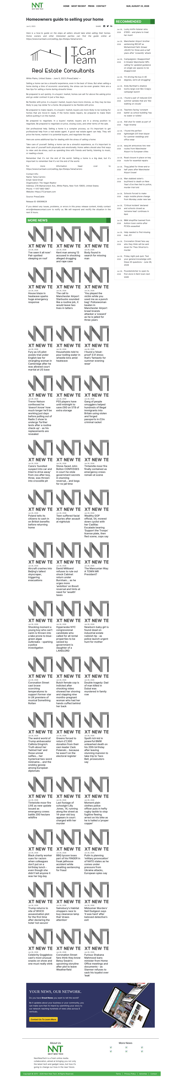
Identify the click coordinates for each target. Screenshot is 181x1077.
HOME (66, 6)
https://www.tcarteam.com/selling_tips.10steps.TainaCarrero (54, 169)
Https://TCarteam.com (45, 191)
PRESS (91, 6)
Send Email (37, 180)
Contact (153, 1074)
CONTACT (101, 6)
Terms (118, 1074)
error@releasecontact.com (38, 209)
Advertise (143, 1074)
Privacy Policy (130, 1074)
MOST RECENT (78, 6)
